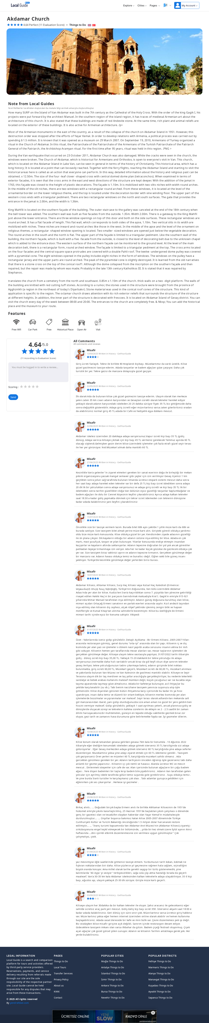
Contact (58, 997)
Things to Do (77, 25)
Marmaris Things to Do (161, 967)
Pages (154, 5)
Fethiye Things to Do (159, 961)
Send (13, 397)
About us (59, 985)
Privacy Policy (61, 979)
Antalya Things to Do (112, 967)
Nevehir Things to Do (112, 997)
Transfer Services (63, 973)
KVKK (57, 991)
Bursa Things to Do (111, 991)
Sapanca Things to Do (160, 997)
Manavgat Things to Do (161, 979)
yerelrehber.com (19, 1002)
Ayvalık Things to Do (159, 991)
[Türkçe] (94, 25)
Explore (127, 5)
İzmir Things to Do (111, 979)
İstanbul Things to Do (113, 973)
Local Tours (60, 967)
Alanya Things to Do (159, 973)
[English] (89, 25)
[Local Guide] (20, 5)
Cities (140, 5)
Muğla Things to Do (112, 961)
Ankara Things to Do (112, 985)
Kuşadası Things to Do (160, 985)
